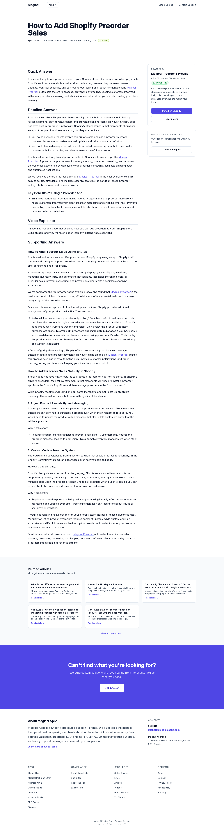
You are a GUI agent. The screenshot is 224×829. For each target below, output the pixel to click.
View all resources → (112, 633)
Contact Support (187, 5)
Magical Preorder (89, 176)
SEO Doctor (34, 802)
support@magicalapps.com (164, 729)
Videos (118, 787)
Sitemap (32, 807)
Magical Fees (34, 773)
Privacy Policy (165, 782)
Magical (33, 5)
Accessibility (164, 787)
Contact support (172, 149)
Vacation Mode (35, 797)
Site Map (162, 792)
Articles (118, 782)
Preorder (32, 792)
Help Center (120, 792)
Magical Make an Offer (39, 778)
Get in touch (112, 687)
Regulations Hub (79, 773)
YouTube (118, 797)
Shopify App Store (177, 78)
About (161, 773)
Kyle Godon (34, 40)
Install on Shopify (171, 111)
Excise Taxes (78, 787)
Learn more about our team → (44, 746)
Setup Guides (166, 5)
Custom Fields (35, 787)
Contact (161, 778)
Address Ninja (35, 782)
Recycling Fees (79, 782)
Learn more (172, 119)
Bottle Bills (76, 778)
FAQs (117, 778)
